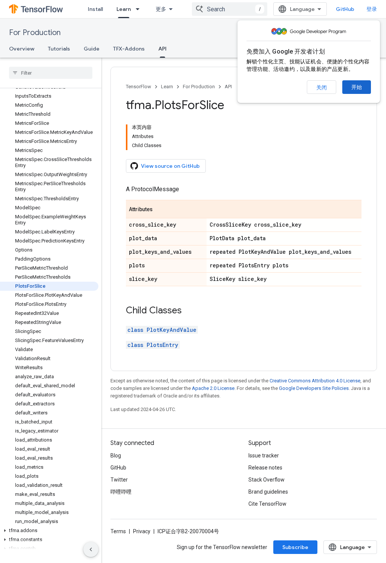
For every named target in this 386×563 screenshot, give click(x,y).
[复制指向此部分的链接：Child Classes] (189, 311)
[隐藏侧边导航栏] (90, 549)
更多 (161, 9)
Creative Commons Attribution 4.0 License (315, 381)
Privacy (141, 531)
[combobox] (229, 9)
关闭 (321, 87)
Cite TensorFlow (267, 504)
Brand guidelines (268, 492)
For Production (35, 32)
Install (95, 9)
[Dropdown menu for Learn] (140, 9)
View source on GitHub (170, 166)
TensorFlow (138, 86)
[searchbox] (50, 73)
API (162, 48)
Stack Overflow (266, 480)
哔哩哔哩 (121, 492)
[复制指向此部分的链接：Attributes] (160, 209)
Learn (123, 9)
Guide (92, 48)
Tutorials (59, 48)
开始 (356, 87)
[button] (49, 530)
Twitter (119, 480)
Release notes (265, 468)
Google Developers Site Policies (314, 388)
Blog (115, 456)
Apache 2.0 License (213, 388)
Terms (118, 531)
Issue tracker (263, 456)
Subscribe (295, 547)
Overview (21, 48)
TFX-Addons (129, 48)
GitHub (345, 9)
